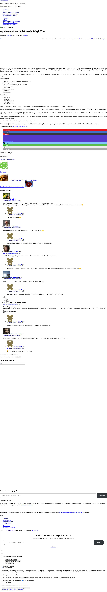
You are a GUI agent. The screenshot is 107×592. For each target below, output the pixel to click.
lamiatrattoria (14, 251)
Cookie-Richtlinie (23, 585)
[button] (6, 130)
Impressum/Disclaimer (9, 527)
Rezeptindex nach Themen (10, 14)
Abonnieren (102, 495)
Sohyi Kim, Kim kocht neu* (19, 126)
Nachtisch (6, 159)
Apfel (1, 159)
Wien (92, 39)
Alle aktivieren (5, 588)
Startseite (5, 9)
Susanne (8, 35)
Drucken (2, 161)
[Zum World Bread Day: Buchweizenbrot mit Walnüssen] (4, 180)
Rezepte (26, 35)
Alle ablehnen (14, 588)
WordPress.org (7, 523)
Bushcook (77, 39)
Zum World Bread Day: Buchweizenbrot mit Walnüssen (23, 180)
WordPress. (11, 530)
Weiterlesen (53, 547)
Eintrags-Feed (7, 520)
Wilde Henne (14, 226)
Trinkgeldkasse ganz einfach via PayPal (70, 512)
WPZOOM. (35, 530)
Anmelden (6, 518)
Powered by (12, 589)
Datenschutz (6, 526)
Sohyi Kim (104, 39)
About (5, 11)
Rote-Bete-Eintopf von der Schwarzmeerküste (12, 187)
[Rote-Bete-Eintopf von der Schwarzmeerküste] (29, 187)
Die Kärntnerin (14, 277)
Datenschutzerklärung (27, 505)
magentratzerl (18, 213)
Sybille (12, 199)
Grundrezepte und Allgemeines (11, 12)
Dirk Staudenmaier (15, 334)
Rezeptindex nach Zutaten (10, 15)
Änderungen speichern (24, 588)
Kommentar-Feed (8, 521)
